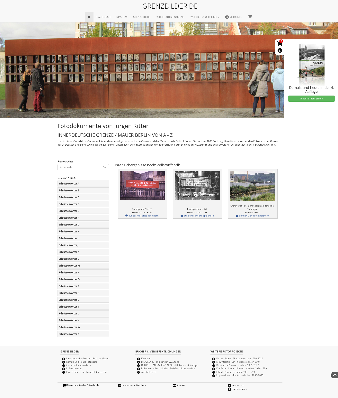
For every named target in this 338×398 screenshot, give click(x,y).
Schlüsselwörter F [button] (69, 217)
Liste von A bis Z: (67, 177)
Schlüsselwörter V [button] (69, 320)
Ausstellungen (148, 371)
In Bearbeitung (74, 368)
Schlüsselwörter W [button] (69, 327)
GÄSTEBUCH (103, 16)
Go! (104, 167)
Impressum (237, 385)
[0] (280, 44)
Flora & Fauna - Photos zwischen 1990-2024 (239, 358)
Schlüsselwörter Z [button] (69, 334)
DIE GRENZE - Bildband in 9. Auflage (160, 361)
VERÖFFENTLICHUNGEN (169, 16)
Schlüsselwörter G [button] (69, 224)
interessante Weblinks (133, 385)
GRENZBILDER (141, 16)
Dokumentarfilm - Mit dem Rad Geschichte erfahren (168, 368)
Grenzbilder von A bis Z (78, 365)
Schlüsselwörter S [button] (69, 299)
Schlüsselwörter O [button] (69, 279)
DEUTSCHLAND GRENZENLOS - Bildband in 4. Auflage (169, 365)
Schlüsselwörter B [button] (69, 190)
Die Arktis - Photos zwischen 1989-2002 (237, 365)
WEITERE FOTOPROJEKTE (204, 16)
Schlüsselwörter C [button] (69, 197)
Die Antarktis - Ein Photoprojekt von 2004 (238, 361)
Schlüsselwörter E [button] (69, 211)
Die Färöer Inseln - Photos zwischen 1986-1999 (241, 368)
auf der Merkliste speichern (143, 215)
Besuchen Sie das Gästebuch (83, 385)
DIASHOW (121, 16)
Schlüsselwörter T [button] (69, 306)
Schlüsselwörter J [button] (68, 245)
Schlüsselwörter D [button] (69, 204)
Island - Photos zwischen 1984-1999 (235, 371)
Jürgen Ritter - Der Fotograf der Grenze (87, 371)
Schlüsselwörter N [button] (69, 272)
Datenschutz (238, 388)
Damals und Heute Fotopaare (81, 361)
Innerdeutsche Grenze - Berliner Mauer (87, 358)
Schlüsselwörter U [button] (69, 313)
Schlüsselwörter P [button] (69, 286)
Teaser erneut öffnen (311, 98)
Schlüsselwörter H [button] (69, 231)
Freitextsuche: (65, 161)
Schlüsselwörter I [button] (68, 238)
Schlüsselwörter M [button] (69, 265)
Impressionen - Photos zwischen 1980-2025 (239, 375)
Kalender (146, 358)
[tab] (83, 183)
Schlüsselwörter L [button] (69, 258)
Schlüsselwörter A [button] (69, 183)
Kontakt (180, 385)
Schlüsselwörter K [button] (69, 252)
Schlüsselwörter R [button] (69, 293)
